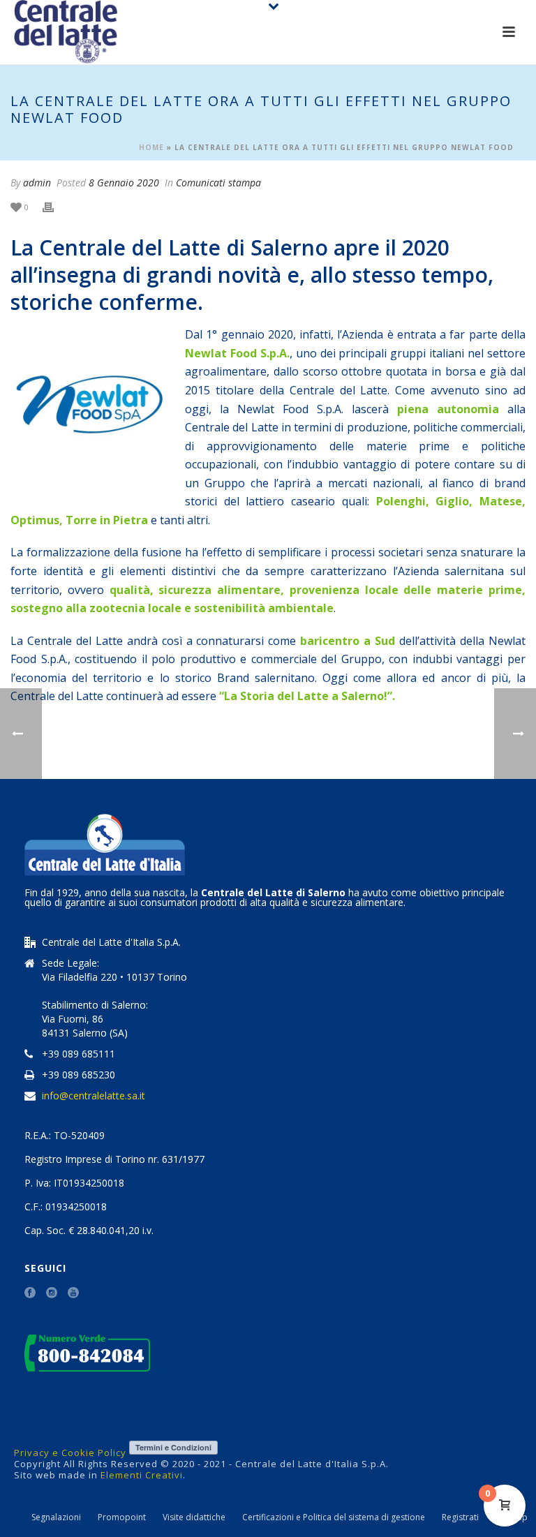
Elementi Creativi (141, 1475)
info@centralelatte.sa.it (93, 1096)
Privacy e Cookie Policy (70, 1452)
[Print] (55, 207)
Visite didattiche (194, 1517)
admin (37, 182)
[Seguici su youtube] (73, 1293)
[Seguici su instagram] (51, 1293)
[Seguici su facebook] (30, 1293)
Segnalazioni (56, 1517)
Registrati (460, 1517)
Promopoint (122, 1517)
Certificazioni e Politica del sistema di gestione (333, 1517)
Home (151, 147)
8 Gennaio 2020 (124, 182)
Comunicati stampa (218, 182)
